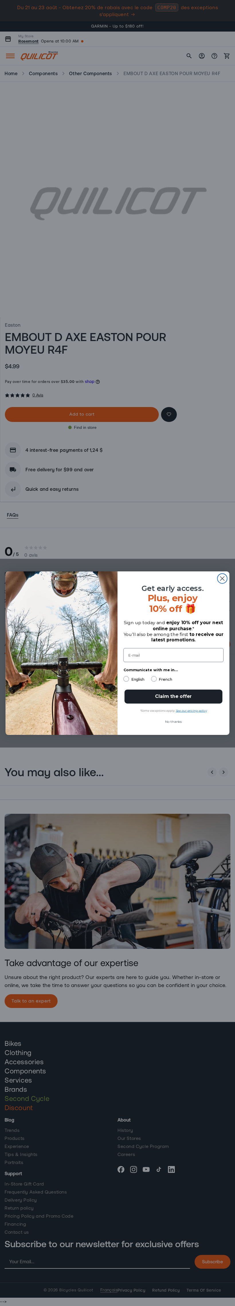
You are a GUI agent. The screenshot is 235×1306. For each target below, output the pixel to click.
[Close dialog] (222, 578)
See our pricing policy (191, 711)
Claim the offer (173, 696)
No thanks (173, 721)
